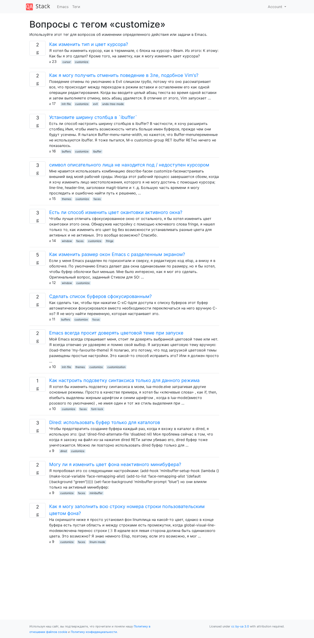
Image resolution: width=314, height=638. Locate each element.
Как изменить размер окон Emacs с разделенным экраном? (117, 254)
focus (96, 319)
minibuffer (96, 493)
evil (95, 104)
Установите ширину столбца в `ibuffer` (93, 117)
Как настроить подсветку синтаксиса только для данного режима (124, 380)
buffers (66, 151)
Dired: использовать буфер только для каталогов (104, 422)
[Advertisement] (124, 576)
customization (116, 367)
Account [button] (275, 6)
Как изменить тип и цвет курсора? (88, 44)
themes (66, 199)
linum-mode (97, 542)
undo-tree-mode (113, 104)
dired (63, 451)
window (67, 241)
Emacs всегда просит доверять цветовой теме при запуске (116, 333)
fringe (109, 241)
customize (81, 62)
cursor (67, 62)
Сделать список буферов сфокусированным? (100, 296)
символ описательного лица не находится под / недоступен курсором (129, 165)
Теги (76, 6)
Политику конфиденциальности (94, 632)
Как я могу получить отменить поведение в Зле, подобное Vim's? (123, 75)
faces (97, 199)
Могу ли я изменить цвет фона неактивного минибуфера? (115, 464)
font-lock (97, 409)
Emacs (63, 6)
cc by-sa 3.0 (240, 626)
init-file (66, 104)
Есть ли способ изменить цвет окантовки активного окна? (115, 212)
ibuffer (97, 151)
